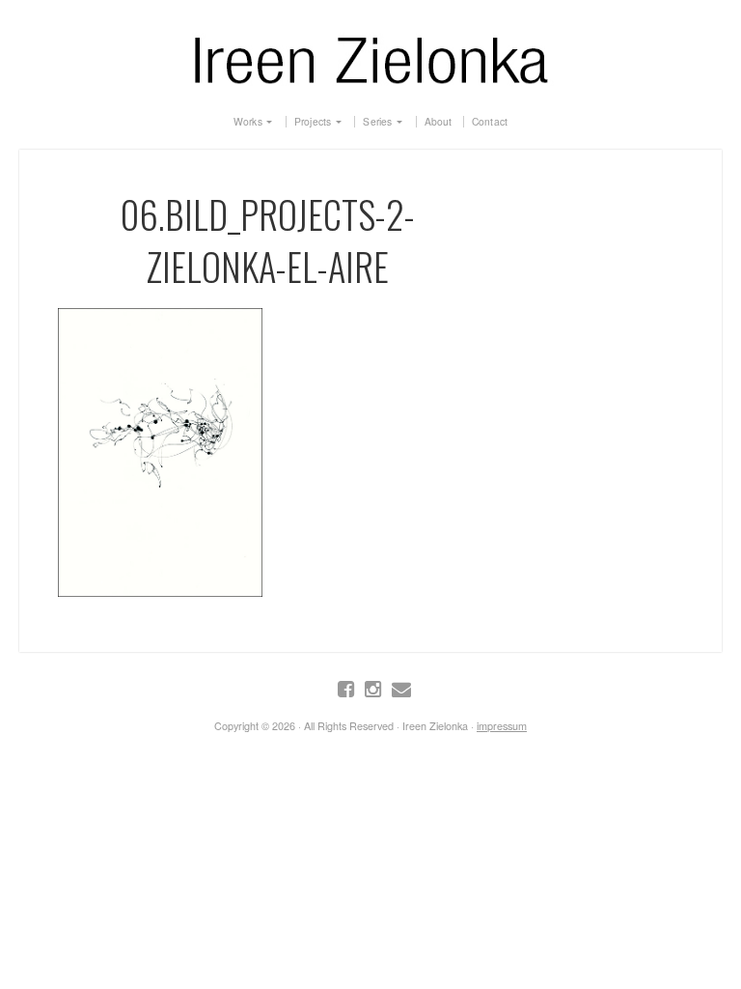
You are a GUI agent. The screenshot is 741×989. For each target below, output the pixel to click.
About (439, 121)
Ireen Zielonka (370, 55)
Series (377, 121)
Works (247, 121)
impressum (502, 726)
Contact (490, 121)
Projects (313, 121)
